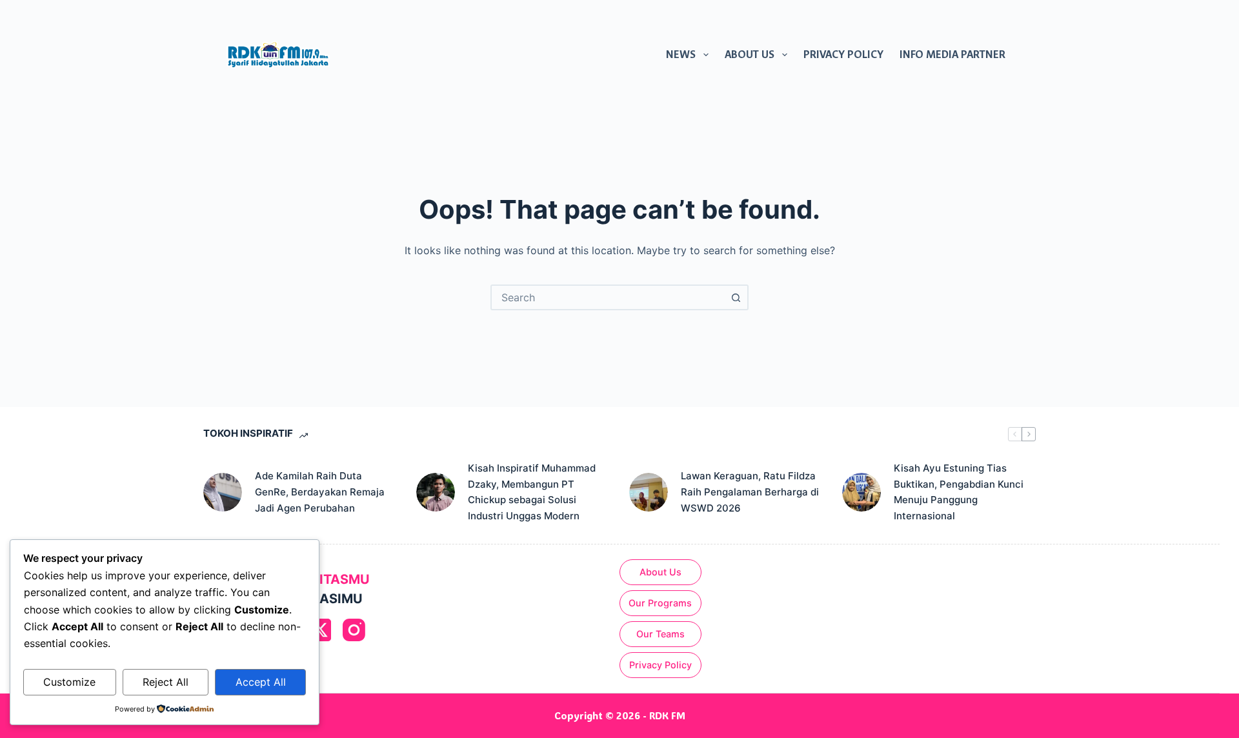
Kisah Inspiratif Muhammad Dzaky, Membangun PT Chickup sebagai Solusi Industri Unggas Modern (532, 492)
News (681, 54)
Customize (69, 681)
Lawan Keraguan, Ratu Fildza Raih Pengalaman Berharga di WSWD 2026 (750, 492)
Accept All (261, 681)
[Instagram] (354, 630)
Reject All (165, 681)
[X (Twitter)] (319, 630)
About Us (749, 54)
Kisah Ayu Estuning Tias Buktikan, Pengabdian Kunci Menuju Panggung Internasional (958, 492)
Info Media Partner (952, 54)
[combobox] (608, 297)
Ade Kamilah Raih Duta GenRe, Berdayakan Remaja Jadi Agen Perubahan (320, 492)
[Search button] (735, 297)
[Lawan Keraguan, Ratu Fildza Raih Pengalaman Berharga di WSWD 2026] (648, 492)
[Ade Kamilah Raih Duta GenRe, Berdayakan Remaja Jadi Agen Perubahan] (222, 492)
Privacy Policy (843, 54)
